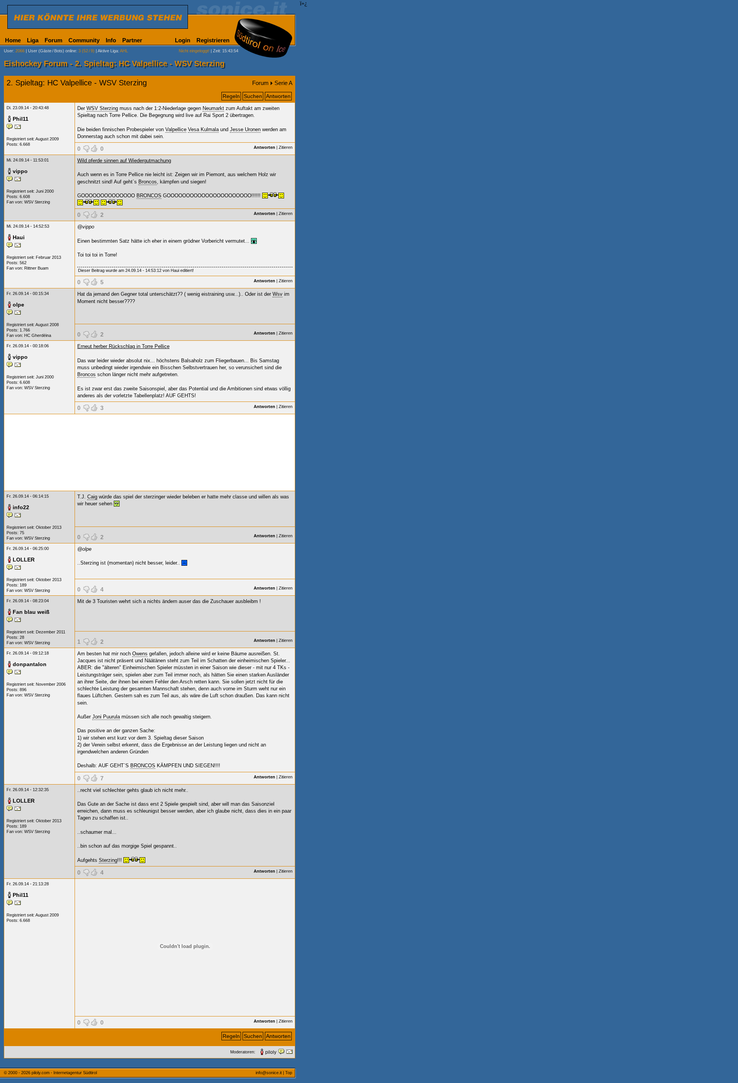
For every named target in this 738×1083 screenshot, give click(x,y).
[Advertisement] (150, 452)
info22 (21, 507)
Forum (53, 40)
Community (84, 40)
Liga (32, 40)
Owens (140, 653)
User (8, 50)
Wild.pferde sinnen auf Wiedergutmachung (124, 160)
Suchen (253, 96)
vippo (20, 171)
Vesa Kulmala (203, 129)
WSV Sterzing (102, 108)
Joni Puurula (106, 717)
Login (182, 40)
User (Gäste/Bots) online (52, 50)
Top (288, 1072)
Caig (92, 497)
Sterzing (108, 860)
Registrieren (212, 40)
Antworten (278, 96)
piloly (270, 1052)
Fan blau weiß (31, 612)
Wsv (278, 294)
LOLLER (24, 559)
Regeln (231, 96)
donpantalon (30, 664)
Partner (132, 40)
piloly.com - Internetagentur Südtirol (64, 1072)
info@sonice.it (269, 1072)
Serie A (283, 83)
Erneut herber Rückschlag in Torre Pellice (123, 346)
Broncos (147, 182)
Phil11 (20, 119)
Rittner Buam (36, 268)
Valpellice (175, 129)
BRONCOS (148, 195)
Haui (19, 237)
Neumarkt (213, 108)
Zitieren (286, 147)
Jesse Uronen (245, 129)
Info (111, 40)
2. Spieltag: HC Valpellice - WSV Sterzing (77, 82)
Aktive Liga (108, 50)
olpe (18, 305)
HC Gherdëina (37, 335)
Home (13, 40)
